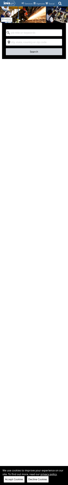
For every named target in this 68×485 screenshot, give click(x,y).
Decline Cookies (37, 479)
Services (28, 4)
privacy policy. (48, 474)
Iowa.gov (11, 3)
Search (34, 51)
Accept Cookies (14, 479)
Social (51, 4)
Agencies (40, 4)
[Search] (60, 4)
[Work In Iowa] (34, 14)
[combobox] (34, 32)
